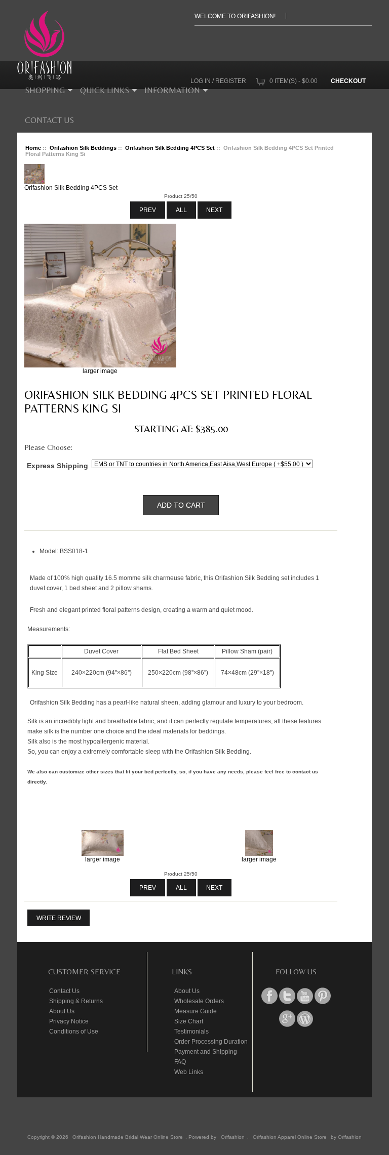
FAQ (180, 1061)
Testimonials (191, 1031)
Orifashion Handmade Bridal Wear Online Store (127, 1137)
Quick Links (104, 90)
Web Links (188, 1071)
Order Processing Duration (211, 1041)
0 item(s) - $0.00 (293, 80)
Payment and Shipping (205, 1051)
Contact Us (49, 120)
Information (172, 90)
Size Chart (188, 1021)
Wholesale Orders (199, 1001)
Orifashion (233, 1137)
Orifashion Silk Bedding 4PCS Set (170, 148)
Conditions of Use (73, 1031)
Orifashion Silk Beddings (83, 148)
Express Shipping (57, 465)
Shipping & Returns (76, 1001)
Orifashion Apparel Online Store (290, 1137)
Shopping (45, 90)
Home (33, 148)
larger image (102, 859)
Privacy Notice (69, 1021)
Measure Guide (195, 1011)
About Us (61, 1011)
